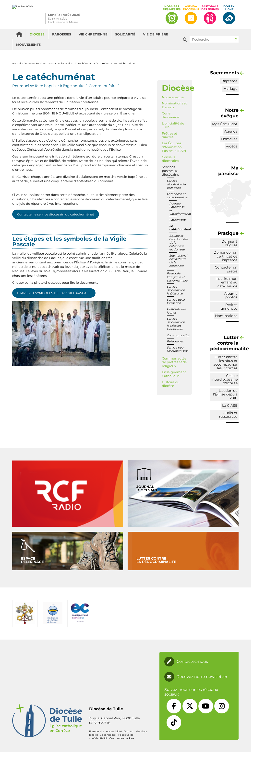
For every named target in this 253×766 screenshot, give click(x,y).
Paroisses (61, 34)
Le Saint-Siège (25, 613)
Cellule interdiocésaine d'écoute (224, 379)
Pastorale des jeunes (210, 8)
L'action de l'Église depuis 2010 (225, 394)
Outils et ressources (228, 414)
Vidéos (231, 146)
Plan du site (96, 731)
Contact (128, 731)
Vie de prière (155, 34)
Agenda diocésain (191, 8)
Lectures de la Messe (63, 22)
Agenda (230, 131)
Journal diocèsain (146, 488)
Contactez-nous (192, 661)
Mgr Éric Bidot (224, 124)
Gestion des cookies (121, 738)
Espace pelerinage (32, 560)
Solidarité (125, 34)
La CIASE (229, 405)
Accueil (19, 34)
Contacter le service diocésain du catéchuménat (55, 214)
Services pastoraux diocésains (54, 63)
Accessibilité (114, 731)
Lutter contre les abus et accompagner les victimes (225, 362)
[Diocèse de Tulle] (22, 14)
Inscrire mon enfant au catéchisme (226, 282)
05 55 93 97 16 (99, 723)
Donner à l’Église (229, 243)
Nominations (226, 316)
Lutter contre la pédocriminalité (156, 560)
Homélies (229, 139)
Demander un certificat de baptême (225, 256)
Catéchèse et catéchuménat (92, 63)
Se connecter (108, 734)
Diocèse (37, 34)
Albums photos (230, 295)
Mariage (230, 88)
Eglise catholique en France (52, 613)
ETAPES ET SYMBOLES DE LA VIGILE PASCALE (54, 293)
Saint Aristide (57, 18)
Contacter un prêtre (226, 269)
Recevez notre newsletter (202, 676)
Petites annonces (229, 306)
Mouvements (28, 44)
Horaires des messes (172, 8)
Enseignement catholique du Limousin (80, 613)
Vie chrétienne (93, 34)
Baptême (229, 81)
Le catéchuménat (124, 63)
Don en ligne (229, 8)
